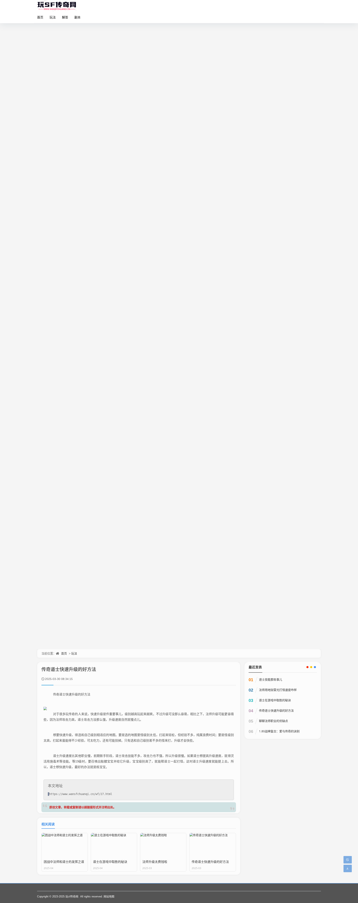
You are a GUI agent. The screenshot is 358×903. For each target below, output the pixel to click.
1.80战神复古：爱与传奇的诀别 (279, 731)
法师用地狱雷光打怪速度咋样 (278, 690)
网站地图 (109, 896)
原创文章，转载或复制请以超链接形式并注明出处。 (82, 807)
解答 (65, 17)
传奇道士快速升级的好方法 (276, 710)
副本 (77, 17)
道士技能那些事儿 (270, 679)
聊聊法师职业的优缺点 (273, 721)
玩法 (53, 17)
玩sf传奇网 (71, 896)
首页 (40, 17)
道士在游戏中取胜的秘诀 (275, 700)
